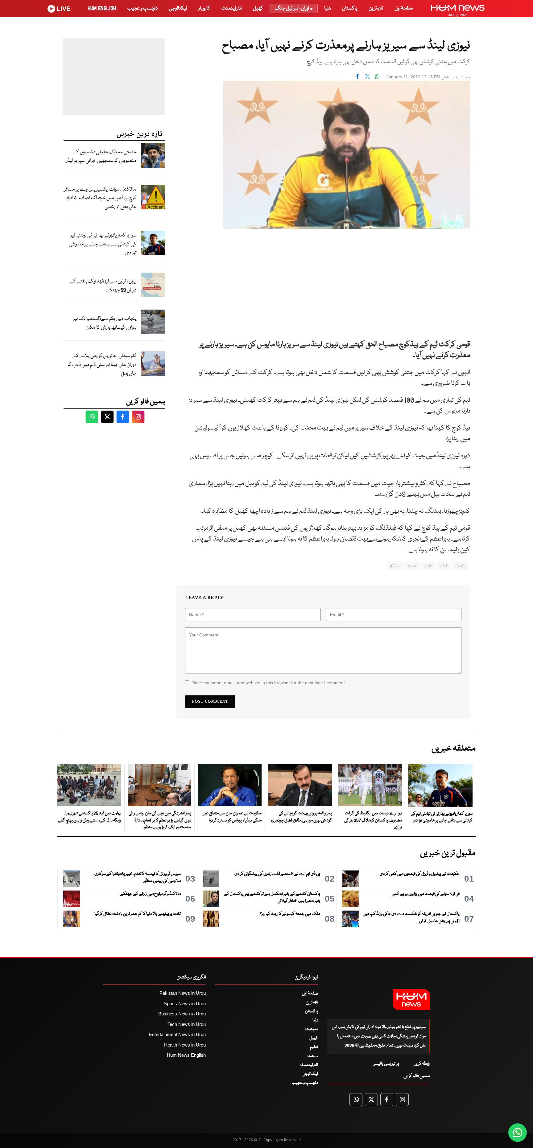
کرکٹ (444, 565)
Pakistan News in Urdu (182, 993)
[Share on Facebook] (357, 76)
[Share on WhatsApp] (377, 76)
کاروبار (204, 8)
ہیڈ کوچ (395, 565)
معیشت (311, 1029)
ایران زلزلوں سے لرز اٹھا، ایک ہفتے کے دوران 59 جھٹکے (103, 286)
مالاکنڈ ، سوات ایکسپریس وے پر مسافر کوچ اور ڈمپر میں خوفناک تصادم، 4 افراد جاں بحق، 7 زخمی (100, 198)
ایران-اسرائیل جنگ (292, 8)
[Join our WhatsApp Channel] (517, 1132)
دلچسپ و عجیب (142, 8)
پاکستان (349, 8)
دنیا (327, 8)
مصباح (412, 565)
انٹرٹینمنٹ (231, 8)
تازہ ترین (376, 8)
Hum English (102, 8)
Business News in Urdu (182, 1013)
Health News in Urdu (185, 1044)
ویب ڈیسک (461, 77)
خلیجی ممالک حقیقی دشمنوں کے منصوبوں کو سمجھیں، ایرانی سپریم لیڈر (101, 156)
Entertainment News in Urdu (177, 1034)
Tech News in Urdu (186, 1024)
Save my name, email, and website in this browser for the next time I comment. (269, 682)
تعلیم (314, 1047)
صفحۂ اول (404, 8)
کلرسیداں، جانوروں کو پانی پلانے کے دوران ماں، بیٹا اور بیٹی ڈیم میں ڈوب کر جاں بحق (101, 364)
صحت (313, 1056)
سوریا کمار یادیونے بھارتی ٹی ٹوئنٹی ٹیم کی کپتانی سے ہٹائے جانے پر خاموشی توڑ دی (102, 244)
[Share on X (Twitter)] (367, 76)
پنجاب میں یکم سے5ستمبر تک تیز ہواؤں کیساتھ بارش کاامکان (104, 323)
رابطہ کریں (422, 1063)
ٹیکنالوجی (178, 8)
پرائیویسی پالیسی (386, 1063)
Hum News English (186, 1055)
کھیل (258, 8)
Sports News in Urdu (185, 1003)
